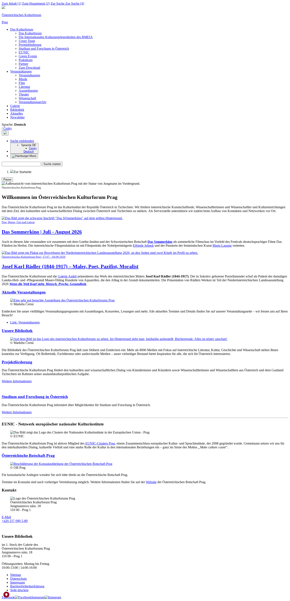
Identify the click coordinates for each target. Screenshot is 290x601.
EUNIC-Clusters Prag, (100, 443)
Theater (24, 94)
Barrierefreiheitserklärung (27, 586)
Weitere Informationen (17, 381)
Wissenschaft (27, 98)
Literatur (24, 87)
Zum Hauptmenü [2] (36, 3)
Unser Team (27, 41)
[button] (22, 141)
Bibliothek (17, 109)
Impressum (17, 582)
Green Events (28, 56)
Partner (23, 64)
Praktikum (25, 60)
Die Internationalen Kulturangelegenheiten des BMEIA (56, 37)
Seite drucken (19, 590)
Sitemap (15, 575)
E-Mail (6, 517)
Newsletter (17, 117)
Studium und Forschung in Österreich (44, 48)
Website (151, 482)
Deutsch (29, 151)
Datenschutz (18, 578)
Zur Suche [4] (67, 3)
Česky (7, 128)
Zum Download (29, 67)
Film (22, 83)
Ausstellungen (28, 90)
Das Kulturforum (21, 29)
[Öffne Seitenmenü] (24, 156)
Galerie (15, 106)
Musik (23, 79)
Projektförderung (30, 44)
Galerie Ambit (67, 276)
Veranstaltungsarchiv (32, 102)
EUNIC (24, 52)
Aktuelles (16, 113)
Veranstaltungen (21, 71)
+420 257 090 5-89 (15, 521)
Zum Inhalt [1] (11, 3)
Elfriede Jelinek (143, 245)
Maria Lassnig (222, 245)
